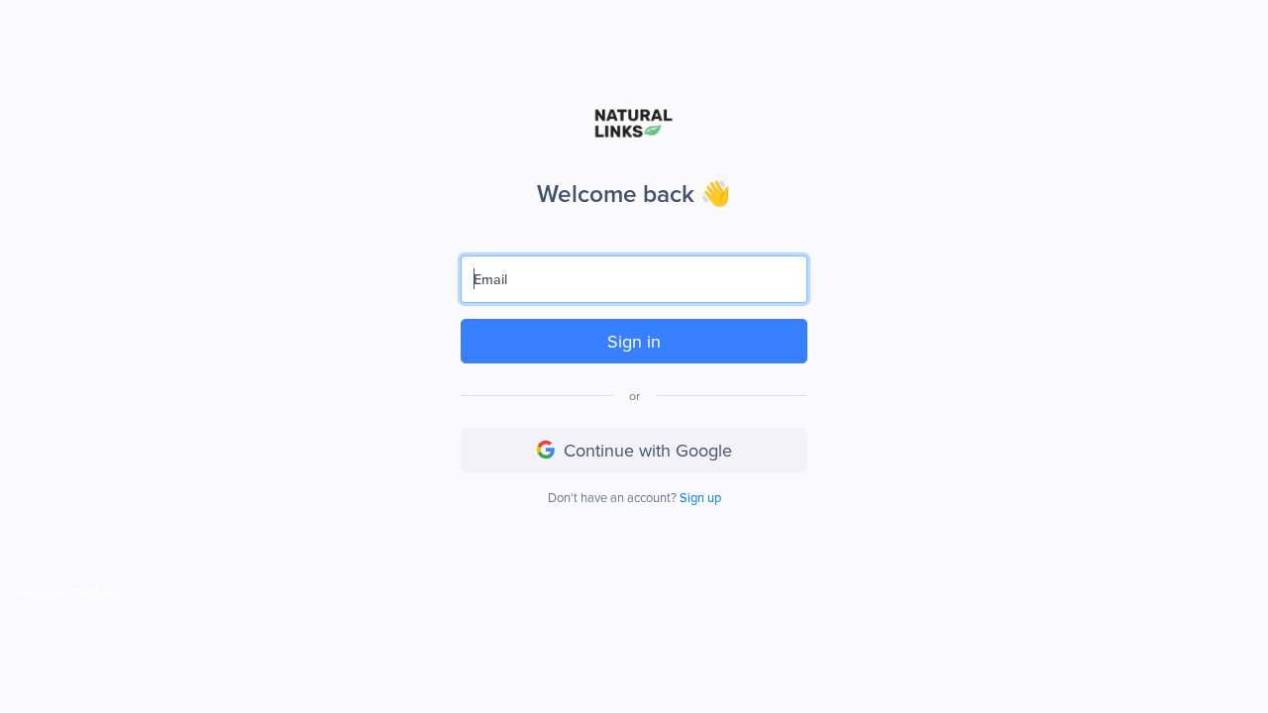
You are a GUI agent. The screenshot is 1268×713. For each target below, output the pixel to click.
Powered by (41, 592)
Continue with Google (648, 450)
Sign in (634, 341)
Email (490, 278)
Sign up (700, 497)
